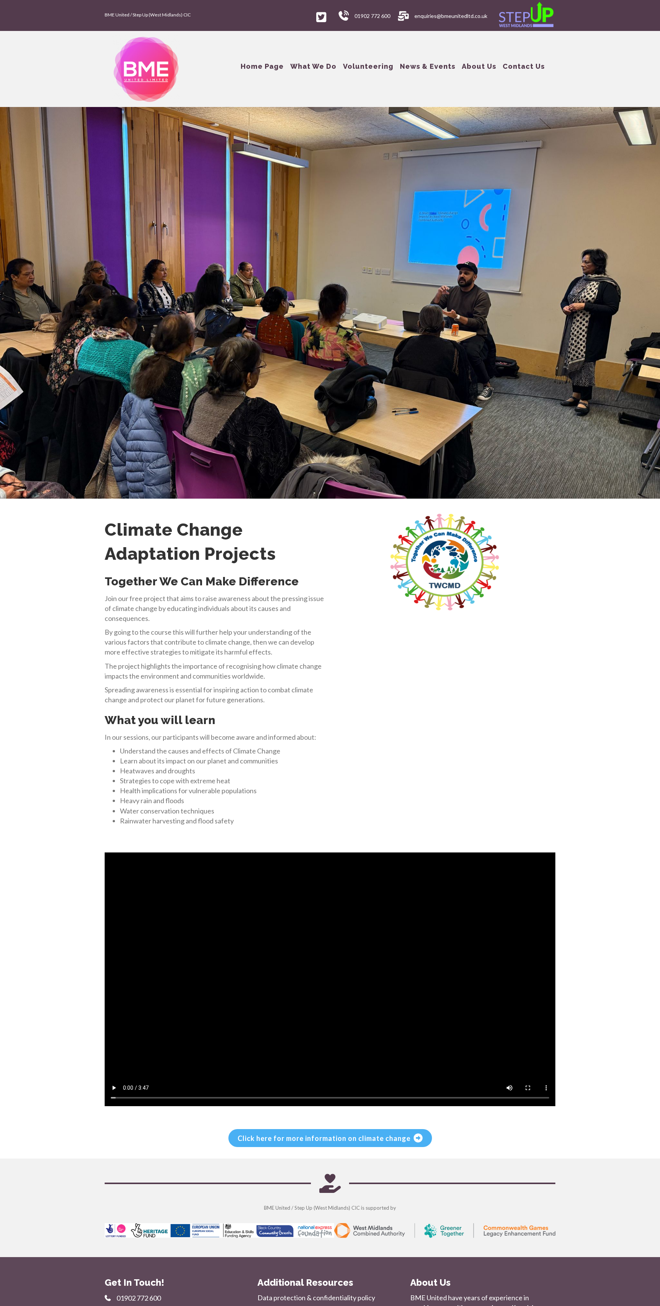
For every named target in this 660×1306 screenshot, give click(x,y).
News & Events (427, 66)
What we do (313, 66)
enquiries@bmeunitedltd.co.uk (450, 16)
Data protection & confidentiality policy (316, 1297)
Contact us (524, 66)
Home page (262, 66)
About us (479, 66)
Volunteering (368, 66)
